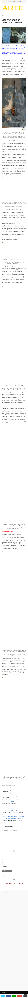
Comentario (4, 832)
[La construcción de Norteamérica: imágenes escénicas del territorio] (14, 814)
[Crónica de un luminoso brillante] (14, 805)
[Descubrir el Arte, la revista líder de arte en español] (14, 7)
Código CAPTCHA (5, 866)
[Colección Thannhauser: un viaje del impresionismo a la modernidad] (14, 793)
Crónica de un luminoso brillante (9, 808)
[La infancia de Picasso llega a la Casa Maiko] (14, 810)
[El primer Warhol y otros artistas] (14, 799)
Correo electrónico (18, 849)
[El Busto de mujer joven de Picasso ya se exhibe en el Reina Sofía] (14, 787)
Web (3, 854)
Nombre (3, 849)
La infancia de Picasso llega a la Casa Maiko (12, 812)
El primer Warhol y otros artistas (9, 803)
